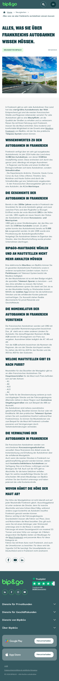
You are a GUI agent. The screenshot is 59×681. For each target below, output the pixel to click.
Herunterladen (44, 641)
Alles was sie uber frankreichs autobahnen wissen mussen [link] (28, 16)
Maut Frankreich (16, 537)
